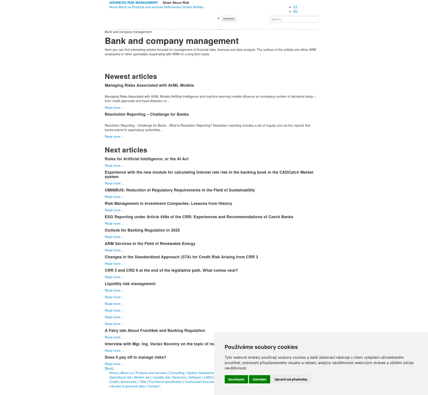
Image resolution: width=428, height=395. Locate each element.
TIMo (142, 381)
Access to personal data (128, 386)
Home (113, 7)
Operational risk (120, 377)
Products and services (147, 7)
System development (202, 372)
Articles (198, 7)
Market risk (142, 377)
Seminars (179, 377)
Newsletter (229, 18)
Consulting (176, 372)
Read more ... (114, 107)
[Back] (109, 368)
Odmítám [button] (260, 379)
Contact (186, 7)
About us (125, 7)
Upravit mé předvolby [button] (291, 379)
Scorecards (128, 381)
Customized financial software (206, 381)
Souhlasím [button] (236, 379)
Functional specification (166, 381)
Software (195, 377)
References (172, 7)
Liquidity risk (161, 377)
